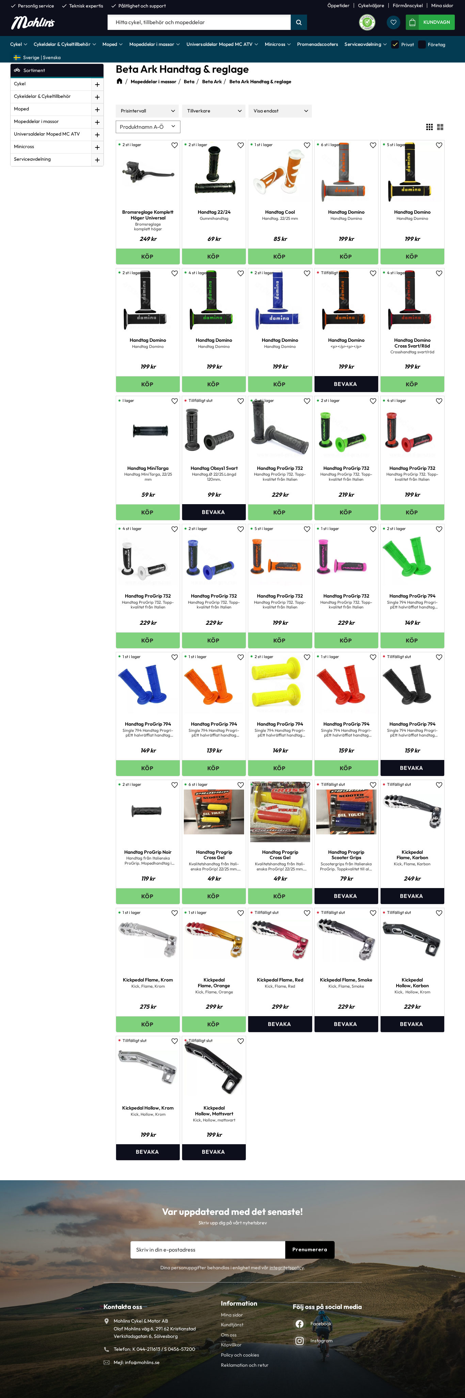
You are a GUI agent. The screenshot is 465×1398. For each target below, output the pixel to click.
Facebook (321, 1324)
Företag (432, 44)
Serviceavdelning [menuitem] (362, 44)
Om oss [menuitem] (229, 1335)
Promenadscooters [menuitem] (317, 44)
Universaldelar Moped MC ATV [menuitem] (220, 44)
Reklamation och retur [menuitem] (245, 1365)
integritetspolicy (287, 1267)
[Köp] (148, 256)
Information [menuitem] (239, 1303)
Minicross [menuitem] (275, 44)
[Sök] (299, 22)
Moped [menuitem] (109, 44)
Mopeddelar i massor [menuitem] (152, 44)
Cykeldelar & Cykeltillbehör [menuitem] (62, 44)
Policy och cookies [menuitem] (240, 1355)
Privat (403, 44)
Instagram (321, 1341)
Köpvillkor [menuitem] (231, 1345)
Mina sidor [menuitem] (442, 5)
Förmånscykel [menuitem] (408, 5)
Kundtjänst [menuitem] (232, 1325)
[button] (393, 22)
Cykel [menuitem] (16, 44)
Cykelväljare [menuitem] (371, 5)
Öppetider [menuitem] (338, 5)
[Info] (346, 384)
